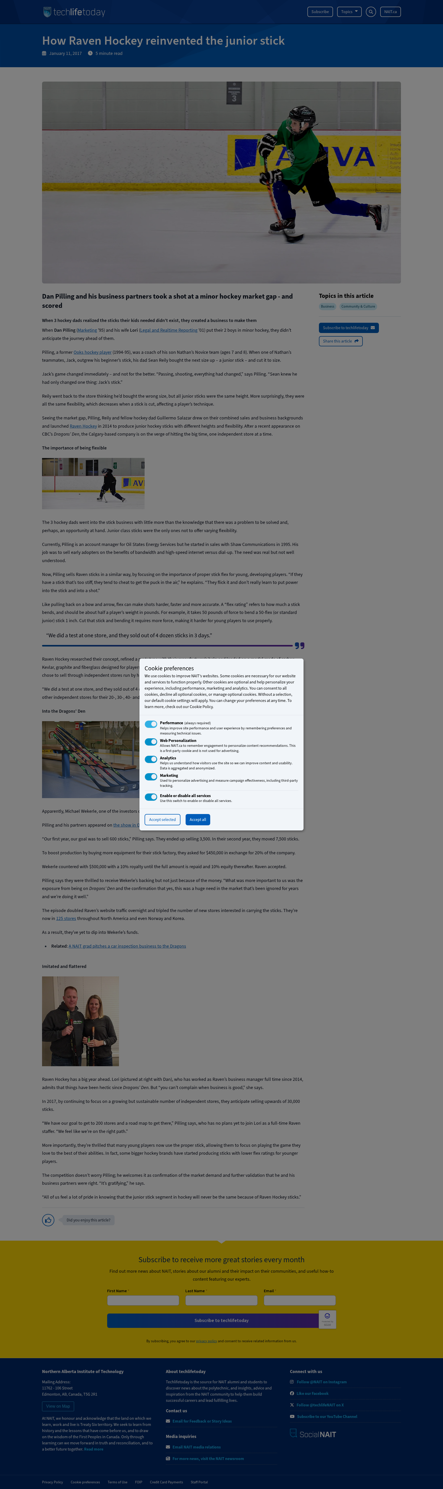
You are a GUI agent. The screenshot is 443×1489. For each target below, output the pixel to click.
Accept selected (162, 819)
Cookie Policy (201, 706)
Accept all (198, 819)
